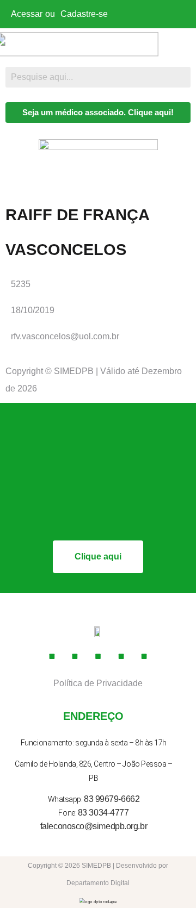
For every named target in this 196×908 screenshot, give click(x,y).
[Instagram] (75, 656)
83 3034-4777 (103, 812)
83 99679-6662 (111, 799)
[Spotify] (144, 656)
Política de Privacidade (98, 683)
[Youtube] (98, 656)
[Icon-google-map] (121, 656)
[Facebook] (51, 656)
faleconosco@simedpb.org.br (93, 826)
